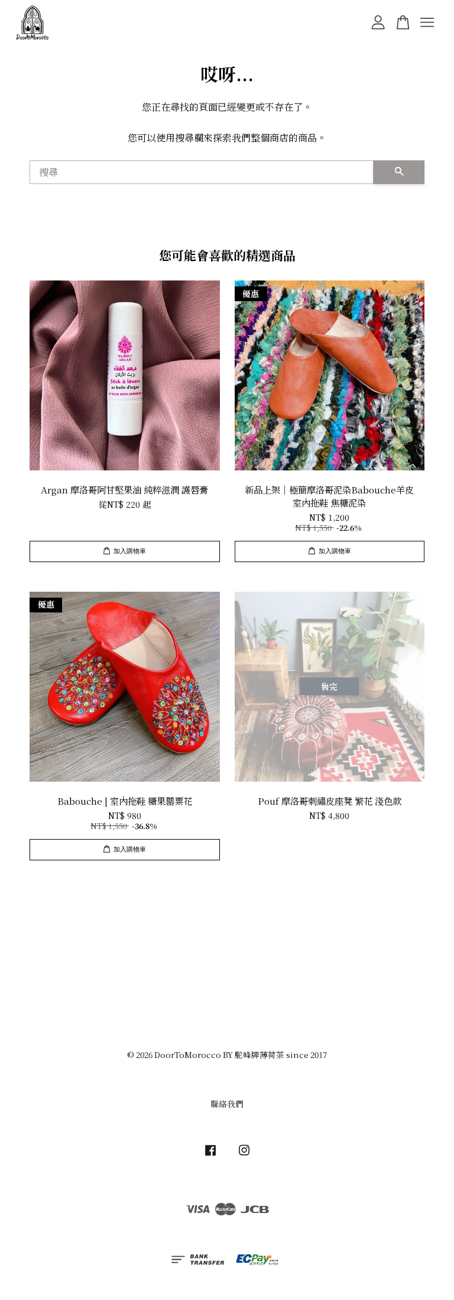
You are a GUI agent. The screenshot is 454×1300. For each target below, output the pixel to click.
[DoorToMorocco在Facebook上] (210, 1155)
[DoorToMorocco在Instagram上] (244, 1155)
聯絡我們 (227, 1103)
